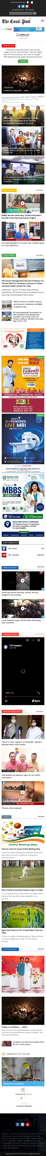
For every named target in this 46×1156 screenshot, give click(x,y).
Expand (40, 355)
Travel (23, 59)
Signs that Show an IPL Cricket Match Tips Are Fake (22, 929)
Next (41, 973)
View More (39, 188)
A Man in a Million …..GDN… (15, 1024)
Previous (5, 973)
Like (42, 546)
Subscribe (40, 552)
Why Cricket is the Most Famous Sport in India (22, 887)
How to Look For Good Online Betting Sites (21, 846)
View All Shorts (39, 632)
